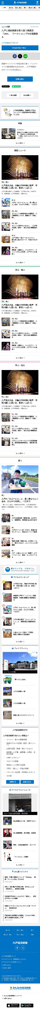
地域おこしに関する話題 (15, 765)
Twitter (23, 948)
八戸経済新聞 (20, 2)
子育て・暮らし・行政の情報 (17, 768)
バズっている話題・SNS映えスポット (20, 772)
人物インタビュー (13, 757)
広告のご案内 (7, 968)
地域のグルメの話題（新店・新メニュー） (20, 744)
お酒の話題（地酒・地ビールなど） (20, 748)
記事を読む (20, 79)
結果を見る (27, 782)
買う (25, 7)
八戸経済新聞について (9, 956)
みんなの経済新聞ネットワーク (20, 988)
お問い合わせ (7, 965)
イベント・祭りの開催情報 (16, 739)
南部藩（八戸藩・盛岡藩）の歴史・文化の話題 (20, 753)
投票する (13, 782)
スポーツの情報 (12, 761)
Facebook (17, 948)
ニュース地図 (6, 26)
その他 (9, 776)
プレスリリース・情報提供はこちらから (14, 959)
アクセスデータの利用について (12, 962)
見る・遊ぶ (18, 7)
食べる (11, 7)
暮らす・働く (32, 7)
